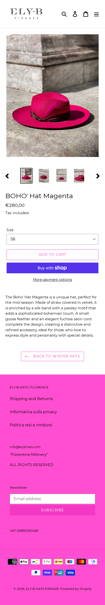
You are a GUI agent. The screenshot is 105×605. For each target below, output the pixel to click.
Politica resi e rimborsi (31, 425)
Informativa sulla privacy (33, 412)
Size (10, 230)
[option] (26, 176)
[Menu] (96, 14)
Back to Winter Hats (56, 356)
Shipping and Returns (31, 398)
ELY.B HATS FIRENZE (42, 589)
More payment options (52, 279)
